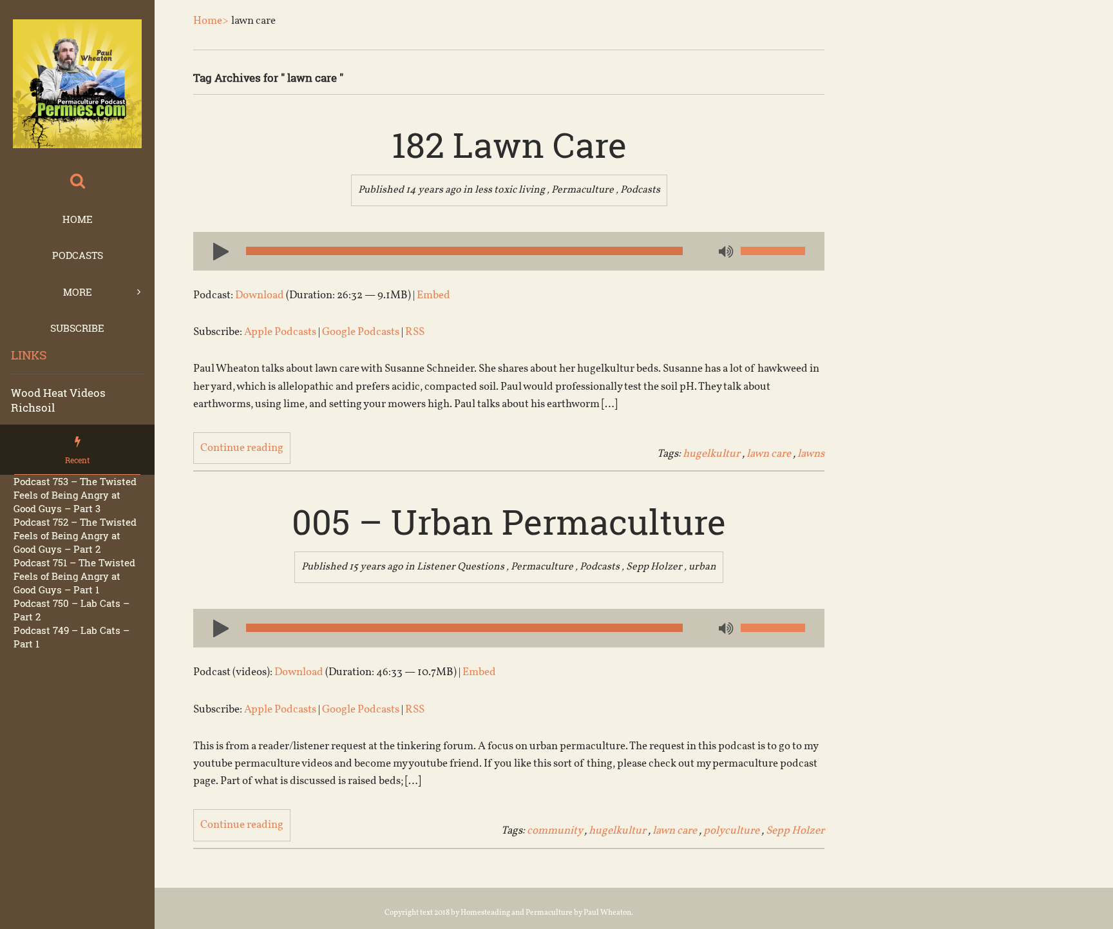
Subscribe (77, 327)
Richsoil (33, 407)
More (77, 291)
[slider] (773, 251)
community (554, 830)
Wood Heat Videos (58, 392)
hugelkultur (711, 453)
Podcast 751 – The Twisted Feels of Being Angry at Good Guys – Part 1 (74, 576)
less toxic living (510, 190)
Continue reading (241, 448)
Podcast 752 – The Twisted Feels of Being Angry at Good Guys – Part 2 (75, 535)
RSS (414, 332)
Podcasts (77, 255)
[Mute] (724, 252)
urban (702, 567)
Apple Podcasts (280, 332)
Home (77, 219)
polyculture (731, 830)
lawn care (769, 453)
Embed (433, 295)
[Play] (216, 250)
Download (259, 295)
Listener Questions (460, 567)
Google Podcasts (360, 332)
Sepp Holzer (654, 567)
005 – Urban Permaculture (509, 521)
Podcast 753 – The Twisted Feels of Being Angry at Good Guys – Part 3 (75, 495)
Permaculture (582, 190)
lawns (810, 453)
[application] (508, 251)
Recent (77, 460)
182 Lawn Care (509, 144)
